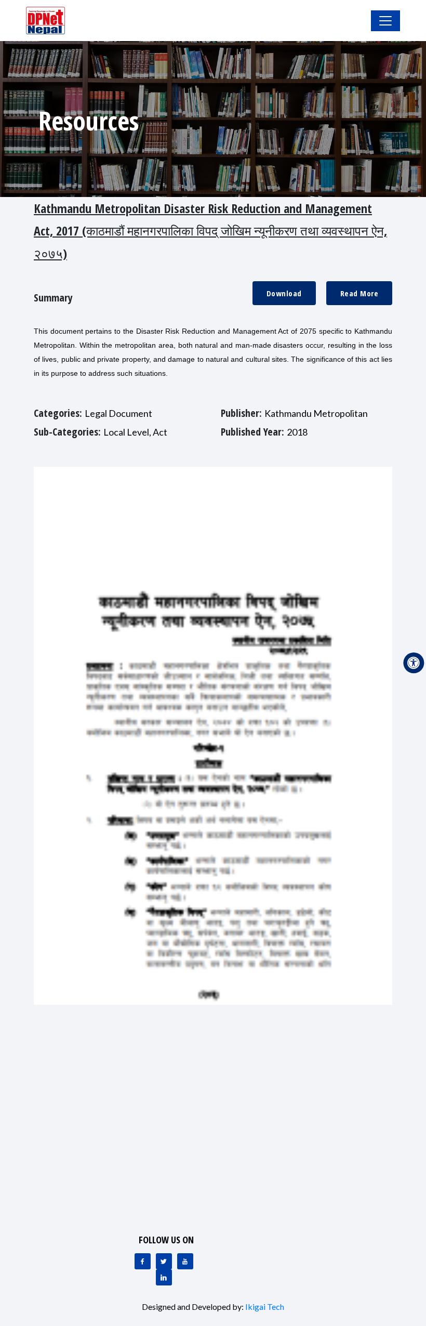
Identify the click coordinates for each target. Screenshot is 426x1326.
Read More (359, 293)
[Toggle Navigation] (385, 20)
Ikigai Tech (264, 1306)
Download (284, 293)
